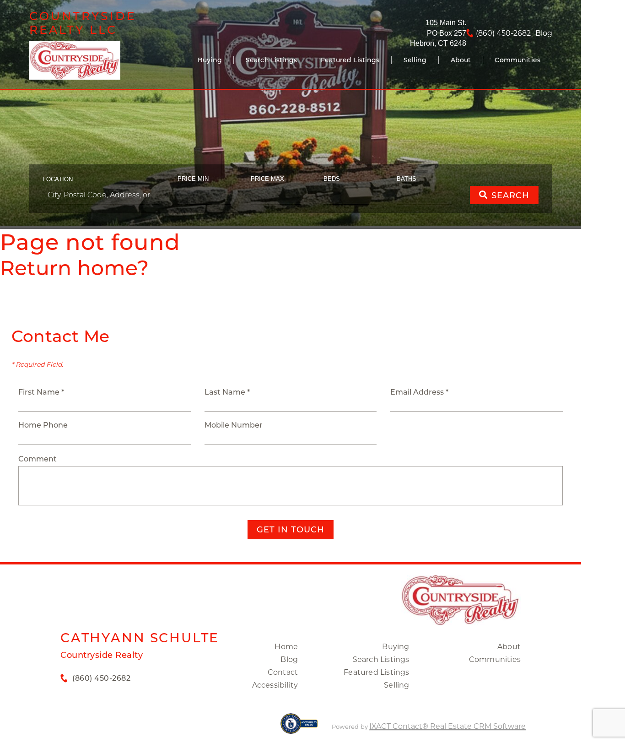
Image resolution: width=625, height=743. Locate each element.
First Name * (41, 392)
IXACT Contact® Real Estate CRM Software (447, 726)
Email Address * (419, 392)
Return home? (74, 267)
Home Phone (43, 425)
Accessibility (275, 685)
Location (58, 179)
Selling (415, 60)
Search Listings (271, 60)
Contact (283, 672)
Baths (406, 178)
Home (286, 646)
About (461, 60)
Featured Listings (350, 60)
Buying (210, 60)
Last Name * (227, 392)
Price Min (193, 178)
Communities (517, 60)
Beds (331, 178)
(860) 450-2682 (503, 33)
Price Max (267, 178)
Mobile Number (234, 425)
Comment (37, 459)
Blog (289, 659)
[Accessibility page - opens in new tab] (299, 728)
